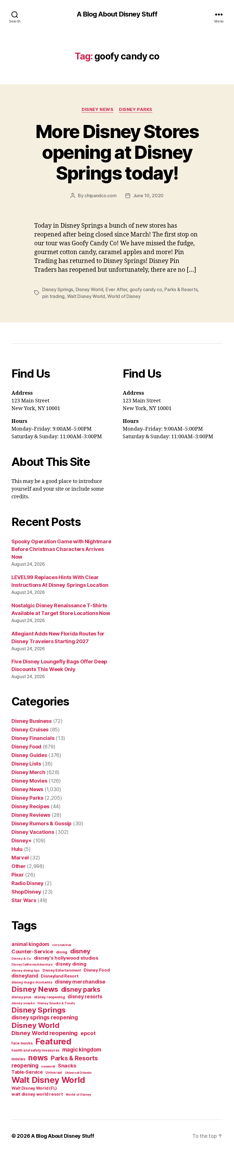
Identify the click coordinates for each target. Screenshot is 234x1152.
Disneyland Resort (59, 976)
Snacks (67, 1066)
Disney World (89, 289)
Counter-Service (32, 951)
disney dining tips (25, 970)
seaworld (48, 1066)
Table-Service (27, 1072)
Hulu (17, 849)
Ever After (116, 289)
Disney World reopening (44, 1033)
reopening (25, 1065)
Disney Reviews (30, 815)
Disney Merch (28, 772)
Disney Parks (135, 109)
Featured (53, 1041)
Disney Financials (32, 738)
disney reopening (49, 997)
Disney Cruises (30, 730)
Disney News (97, 109)
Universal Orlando (78, 1073)
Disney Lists (26, 764)
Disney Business (31, 721)
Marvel (20, 858)
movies (18, 1059)
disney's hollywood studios (66, 958)
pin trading (53, 296)
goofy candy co (146, 289)
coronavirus (61, 945)
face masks (22, 1043)
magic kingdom (82, 1049)
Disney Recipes (30, 806)
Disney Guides (29, 755)
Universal (53, 1073)
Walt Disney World (86, 296)
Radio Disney (27, 883)
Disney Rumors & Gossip (41, 823)
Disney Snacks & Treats (56, 1003)
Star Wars (23, 900)
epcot (88, 1033)
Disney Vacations (32, 832)
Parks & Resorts (180, 289)
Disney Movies (29, 781)
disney (80, 951)
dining (61, 952)
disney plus (21, 997)
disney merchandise (80, 982)
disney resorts (85, 996)
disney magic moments (31, 982)
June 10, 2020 (148, 195)
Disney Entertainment (62, 970)
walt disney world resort (37, 1094)
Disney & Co (21, 958)
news (38, 1057)
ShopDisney (26, 892)
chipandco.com (100, 195)
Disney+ (21, 841)
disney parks (80, 989)
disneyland (24, 976)
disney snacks (23, 1003)
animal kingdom (30, 944)
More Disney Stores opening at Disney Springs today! (117, 152)
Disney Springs (57, 289)
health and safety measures (35, 1050)
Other (18, 866)
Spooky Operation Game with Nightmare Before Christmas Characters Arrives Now (61, 549)
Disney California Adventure (32, 964)
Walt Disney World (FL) (34, 1088)
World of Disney (123, 296)
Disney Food (26, 747)
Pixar (17, 875)
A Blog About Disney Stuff (117, 14)
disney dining (70, 964)
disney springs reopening (44, 1017)
